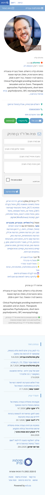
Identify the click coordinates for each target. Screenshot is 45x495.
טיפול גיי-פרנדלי (30, 260)
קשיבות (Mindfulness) (25, 217)
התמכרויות (18, 238)
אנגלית (30, 257)
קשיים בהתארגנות (32, 248)
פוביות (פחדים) (23, 245)
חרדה (29, 242)
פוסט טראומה (10, 245)
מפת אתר (12, 480)
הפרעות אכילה (12, 232)
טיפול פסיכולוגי (12, 214)
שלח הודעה (11, 191)
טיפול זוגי (29, 210)
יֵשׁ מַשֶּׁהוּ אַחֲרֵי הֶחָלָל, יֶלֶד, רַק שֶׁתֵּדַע (25, 362)
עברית (23, 257)
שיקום (13, 217)
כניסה (20, 2)
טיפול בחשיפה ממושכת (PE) (28, 204)
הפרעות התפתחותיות (30, 235)
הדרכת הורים (11, 201)
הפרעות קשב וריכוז (31, 238)
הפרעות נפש (16, 235)
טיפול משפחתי (19, 210)
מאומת (29, 63)
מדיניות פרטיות (24, 480)
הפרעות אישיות (25, 232)
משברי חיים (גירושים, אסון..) (15, 242)
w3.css (28, 485)
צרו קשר (32, 476)
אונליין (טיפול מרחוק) (16, 104)
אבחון (20, 201)
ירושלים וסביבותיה (32, 104)
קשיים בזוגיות (18, 248)
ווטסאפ (9, 120)
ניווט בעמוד (7, 8)
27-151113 (28, 65)
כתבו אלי (35, 120)
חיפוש (3, 2)
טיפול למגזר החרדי (29, 263)
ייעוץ (37, 217)
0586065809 (34, 109)
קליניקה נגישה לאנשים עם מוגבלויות (22, 276)
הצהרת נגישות (21, 476)
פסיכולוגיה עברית (33, 8)
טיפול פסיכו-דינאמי (26, 214)
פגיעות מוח (34, 245)
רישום (13, 2)
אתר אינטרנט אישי (32, 114)
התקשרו (22, 120)
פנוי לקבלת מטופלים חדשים (25, 273)
